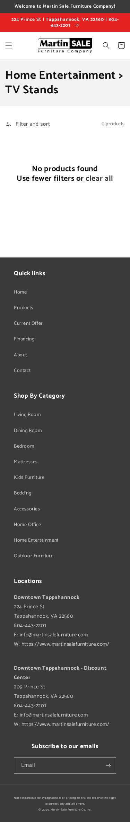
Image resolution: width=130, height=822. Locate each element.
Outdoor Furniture (33, 556)
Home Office (27, 525)
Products (23, 308)
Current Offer (28, 324)
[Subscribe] (108, 765)
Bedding (22, 493)
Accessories (27, 509)
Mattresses (26, 462)
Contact (22, 371)
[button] (8, 45)
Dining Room (28, 431)
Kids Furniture (29, 478)
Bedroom (24, 446)
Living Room (27, 415)
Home (20, 292)
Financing (24, 339)
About (20, 355)
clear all (99, 179)
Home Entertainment (36, 540)
